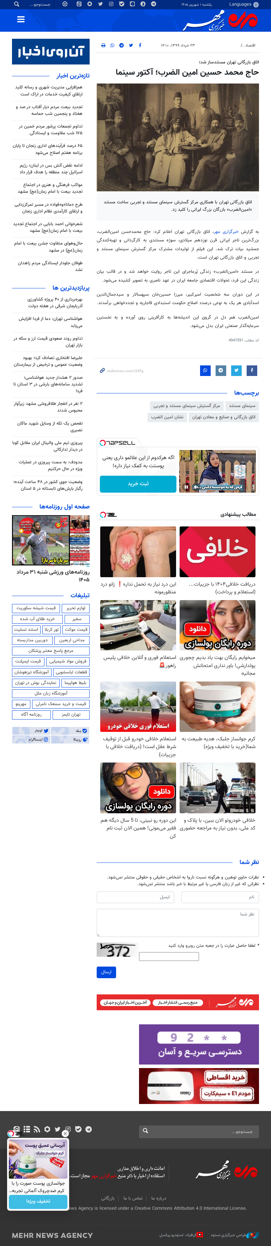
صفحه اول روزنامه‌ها (65, 507)
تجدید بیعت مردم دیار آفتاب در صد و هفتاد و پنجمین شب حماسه (49, 110)
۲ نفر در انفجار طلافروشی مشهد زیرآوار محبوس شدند (48, 407)
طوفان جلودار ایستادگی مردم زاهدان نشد (50, 266)
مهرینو (21, 704)
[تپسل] (102, 442)
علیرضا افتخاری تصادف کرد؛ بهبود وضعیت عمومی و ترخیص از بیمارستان (48, 361)
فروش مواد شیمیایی (67, 661)
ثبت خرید (138, 484)
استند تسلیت (26, 629)
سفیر (77, 619)
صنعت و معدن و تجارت (218, 46)
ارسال (106, 972)
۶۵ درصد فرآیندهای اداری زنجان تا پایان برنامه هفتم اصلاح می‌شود (48, 149)
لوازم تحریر (75, 608)
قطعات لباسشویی (71, 672)
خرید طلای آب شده (37, 619)
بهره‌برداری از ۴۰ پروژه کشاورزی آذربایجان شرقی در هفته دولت (55, 303)
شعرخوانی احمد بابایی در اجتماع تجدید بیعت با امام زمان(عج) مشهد (48, 227)
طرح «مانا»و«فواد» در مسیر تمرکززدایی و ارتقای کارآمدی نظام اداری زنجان (48, 208)
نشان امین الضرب (167, 417)
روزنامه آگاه (31, 714)
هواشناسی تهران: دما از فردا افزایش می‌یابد (51, 322)
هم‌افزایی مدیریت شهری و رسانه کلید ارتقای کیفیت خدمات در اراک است (49, 91)
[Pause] (186, 487)
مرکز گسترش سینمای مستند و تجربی (186, 405)
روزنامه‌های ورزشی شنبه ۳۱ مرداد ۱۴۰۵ (53, 576)
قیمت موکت (76, 629)
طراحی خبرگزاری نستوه (228, 1235)
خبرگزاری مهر (226, 231)
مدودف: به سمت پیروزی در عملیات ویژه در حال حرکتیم (51, 466)
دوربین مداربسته (32, 640)
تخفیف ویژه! (38, 1202)
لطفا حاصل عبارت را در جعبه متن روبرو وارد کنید (213, 946)
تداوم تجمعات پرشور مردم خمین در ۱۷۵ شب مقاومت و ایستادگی (51, 130)
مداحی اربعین (72, 640)
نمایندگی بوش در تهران (35, 682)
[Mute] (196, 487)
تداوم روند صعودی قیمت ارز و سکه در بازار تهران (48, 342)
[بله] (78, 1130)
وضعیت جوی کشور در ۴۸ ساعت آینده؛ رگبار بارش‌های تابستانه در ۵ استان (48, 485)
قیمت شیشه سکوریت (36, 608)
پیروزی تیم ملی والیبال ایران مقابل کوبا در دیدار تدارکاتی (47, 446)
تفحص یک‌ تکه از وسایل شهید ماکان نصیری (50, 427)
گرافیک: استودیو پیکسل (178, 1235)
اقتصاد (250, 46)
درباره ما (158, 1198)
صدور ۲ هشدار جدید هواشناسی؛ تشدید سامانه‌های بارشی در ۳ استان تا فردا (48, 384)
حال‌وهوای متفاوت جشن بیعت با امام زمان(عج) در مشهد (48, 247)
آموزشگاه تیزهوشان (31, 672)
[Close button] (65, 1133)
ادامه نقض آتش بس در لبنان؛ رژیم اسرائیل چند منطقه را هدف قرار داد (51, 169)
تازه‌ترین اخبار (73, 76)
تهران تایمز (71, 714)
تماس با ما (133, 1198)
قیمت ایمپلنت (28, 661)
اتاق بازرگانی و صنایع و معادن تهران (223, 417)
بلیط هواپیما (75, 682)
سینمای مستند (242, 405)
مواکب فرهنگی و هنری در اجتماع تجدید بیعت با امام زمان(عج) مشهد (50, 188)
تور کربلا (51, 629)
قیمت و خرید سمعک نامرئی (61, 704)
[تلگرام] (88, 1130)
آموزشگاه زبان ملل (51, 693)
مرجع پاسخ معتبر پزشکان (51, 650)
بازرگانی (108, 1198)
